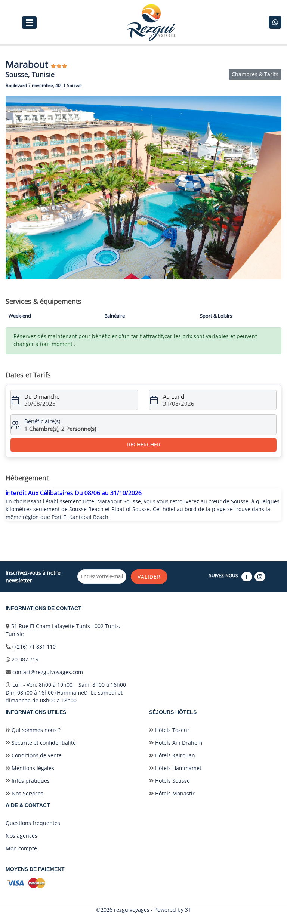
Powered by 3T (172, 909)
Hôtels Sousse (172, 780)
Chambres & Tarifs (255, 74)
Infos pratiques (30, 780)
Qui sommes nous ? (35, 729)
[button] (275, 102)
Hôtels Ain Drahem (178, 742)
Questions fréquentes (33, 822)
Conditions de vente (36, 755)
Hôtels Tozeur (171, 729)
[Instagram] (260, 576)
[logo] (151, 22)
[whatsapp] (275, 22)
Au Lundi (174, 396)
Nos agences (21, 835)
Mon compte (21, 848)
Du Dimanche (41, 396)
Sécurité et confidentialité (43, 742)
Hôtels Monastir (174, 793)
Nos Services (26, 793)
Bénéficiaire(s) (42, 421)
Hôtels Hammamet (177, 768)
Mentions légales (32, 768)
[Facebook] (247, 576)
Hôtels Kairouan (174, 755)
